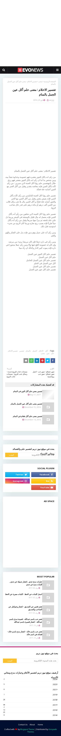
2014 (30, 715)
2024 (30, 679)
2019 (30, 694)
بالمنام (28, 351)
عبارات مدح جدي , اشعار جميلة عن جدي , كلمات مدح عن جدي (25, 583)
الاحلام (41, 351)
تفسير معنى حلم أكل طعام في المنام (27, 416)
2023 (30, 684)
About (32, 724)
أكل (46, 351)
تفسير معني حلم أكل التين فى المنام (27, 391)
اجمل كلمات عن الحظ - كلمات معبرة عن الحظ (23, 594)
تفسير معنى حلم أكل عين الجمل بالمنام (26, 403)
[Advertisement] (30, 33)
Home (40, 724)
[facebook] (43, 474)
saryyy (51, 100)
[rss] (43, 481)
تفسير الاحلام (13, 351)
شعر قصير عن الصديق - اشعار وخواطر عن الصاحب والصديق (25, 608)
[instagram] (17, 481)
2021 (30, 689)
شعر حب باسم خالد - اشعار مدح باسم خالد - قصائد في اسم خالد (24, 633)
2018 (30, 699)
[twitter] (17, 474)
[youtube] (43, 487)
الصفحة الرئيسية (50, 81)
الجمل (34, 351)
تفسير (21, 351)
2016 (30, 710)
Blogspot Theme (27, 729)
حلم (52, 353)
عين (47, 353)
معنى (40, 81)
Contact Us (22, 724)
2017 (30, 705)
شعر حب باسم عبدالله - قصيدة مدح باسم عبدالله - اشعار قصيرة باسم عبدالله (25, 620)
